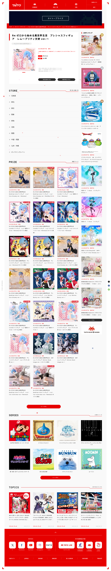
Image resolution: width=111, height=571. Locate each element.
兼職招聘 (54, 558)
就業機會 (40, 558)
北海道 (13, 96)
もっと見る (44, 406)
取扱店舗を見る (47, 79)
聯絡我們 (99, 558)
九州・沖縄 (15, 146)
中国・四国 (15, 139)
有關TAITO (94, 2)
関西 (12, 133)
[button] (23, 72)
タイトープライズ (20, 27)
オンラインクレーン (18, 152)
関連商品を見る (66, 79)
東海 (12, 121)
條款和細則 (85, 558)
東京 (12, 108)
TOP (10, 27)
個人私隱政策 (69, 558)
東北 (12, 102)
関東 (12, 114)
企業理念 (26, 558)
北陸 (12, 127)
